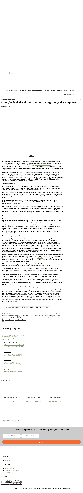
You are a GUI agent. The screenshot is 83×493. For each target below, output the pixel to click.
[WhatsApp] (26, 109)
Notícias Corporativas (7, 99)
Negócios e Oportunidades (10, 332)
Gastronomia (7, 352)
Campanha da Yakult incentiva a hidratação (11, 400)
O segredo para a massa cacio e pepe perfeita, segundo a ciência (13, 354)
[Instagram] (41, 452)
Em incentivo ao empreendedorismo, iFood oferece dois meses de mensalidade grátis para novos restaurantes (13, 337)
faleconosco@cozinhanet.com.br (11, 484)
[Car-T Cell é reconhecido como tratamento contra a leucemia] (11, 409)
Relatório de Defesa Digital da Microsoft (25, 206)
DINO (5, 106)
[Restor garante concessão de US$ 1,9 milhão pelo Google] (56, 389)
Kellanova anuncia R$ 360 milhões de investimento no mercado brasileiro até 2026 (14, 346)
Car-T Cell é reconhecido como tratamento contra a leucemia (11, 420)
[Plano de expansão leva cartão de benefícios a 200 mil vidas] (33, 389)
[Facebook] (4, 109)
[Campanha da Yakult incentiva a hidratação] (11, 389)
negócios (38, 307)
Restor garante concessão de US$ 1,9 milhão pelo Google (56, 400)
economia (25, 307)
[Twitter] (12, 109)
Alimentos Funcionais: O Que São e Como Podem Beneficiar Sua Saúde (14, 372)
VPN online (40, 258)
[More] (34, 109)
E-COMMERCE (16, 307)
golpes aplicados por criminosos (41, 165)
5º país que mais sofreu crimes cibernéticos (21, 177)
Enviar (41, 442)
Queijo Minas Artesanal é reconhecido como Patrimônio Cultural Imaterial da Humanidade (13, 363)
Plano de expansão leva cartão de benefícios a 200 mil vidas (33, 400)
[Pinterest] (19, 109)
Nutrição (6, 369)
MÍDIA (32, 307)
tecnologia (46, 307)
